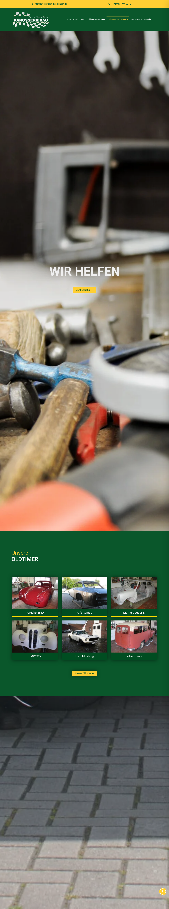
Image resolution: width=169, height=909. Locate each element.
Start (69, 19)
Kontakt (147, 19)
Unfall (75, 19)
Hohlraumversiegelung (96, 19)
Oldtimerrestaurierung (117, 19)
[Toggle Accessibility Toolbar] (162, 891)
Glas (82, 19)
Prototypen (135, 19)
